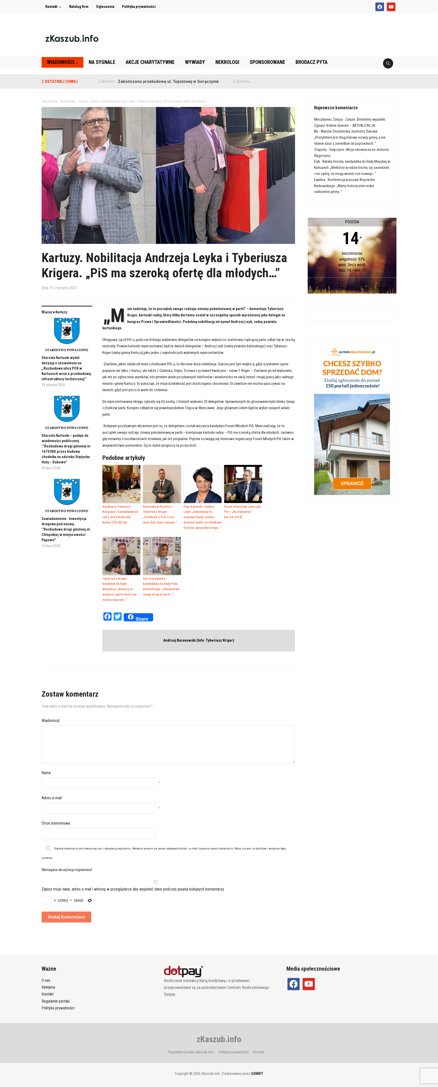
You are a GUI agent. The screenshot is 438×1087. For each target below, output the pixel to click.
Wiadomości (60, 62)
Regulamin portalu (56, 1001)
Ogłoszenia (105, 6)
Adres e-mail (52, 797)
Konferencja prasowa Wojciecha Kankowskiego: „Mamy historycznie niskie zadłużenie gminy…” (344, 186)
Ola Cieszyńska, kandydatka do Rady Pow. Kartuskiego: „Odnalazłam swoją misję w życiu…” (161, 586)
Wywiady (195, 62)
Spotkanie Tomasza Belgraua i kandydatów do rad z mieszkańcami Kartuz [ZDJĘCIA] (120, 514)
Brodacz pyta (311, 62)
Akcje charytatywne (150, 62)
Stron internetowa (56, 823)
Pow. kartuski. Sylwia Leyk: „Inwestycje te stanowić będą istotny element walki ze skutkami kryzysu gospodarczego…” (203, 517)
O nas (46, 980)
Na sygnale (102, 62)
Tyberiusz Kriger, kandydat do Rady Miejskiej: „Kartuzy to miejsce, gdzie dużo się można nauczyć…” (119, 589)
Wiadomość (51, 720)
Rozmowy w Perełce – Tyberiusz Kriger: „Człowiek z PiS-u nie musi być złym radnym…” (160, 514)
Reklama (48, 987)
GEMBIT (257, 1074)
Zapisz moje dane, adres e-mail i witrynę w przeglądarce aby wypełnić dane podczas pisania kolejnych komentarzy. (133, 889)
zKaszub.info (219, 1039)
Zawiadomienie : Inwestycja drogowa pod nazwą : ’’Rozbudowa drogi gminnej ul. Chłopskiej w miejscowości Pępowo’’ (66, 529)
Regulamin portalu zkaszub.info (191, 1052)
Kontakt (51, 6)
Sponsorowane (267, 62)
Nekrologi (227, 62)
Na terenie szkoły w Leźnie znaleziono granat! (272, 81)
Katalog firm (78, 6)
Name (46, 772)
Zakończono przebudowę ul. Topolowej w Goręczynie (143, 81)
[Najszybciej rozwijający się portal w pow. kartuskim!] (71, 38)
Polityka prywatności (139, 6)
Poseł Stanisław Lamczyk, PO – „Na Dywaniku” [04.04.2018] (242, 512)
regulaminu (124, 848)
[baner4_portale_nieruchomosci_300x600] (352, 418)
